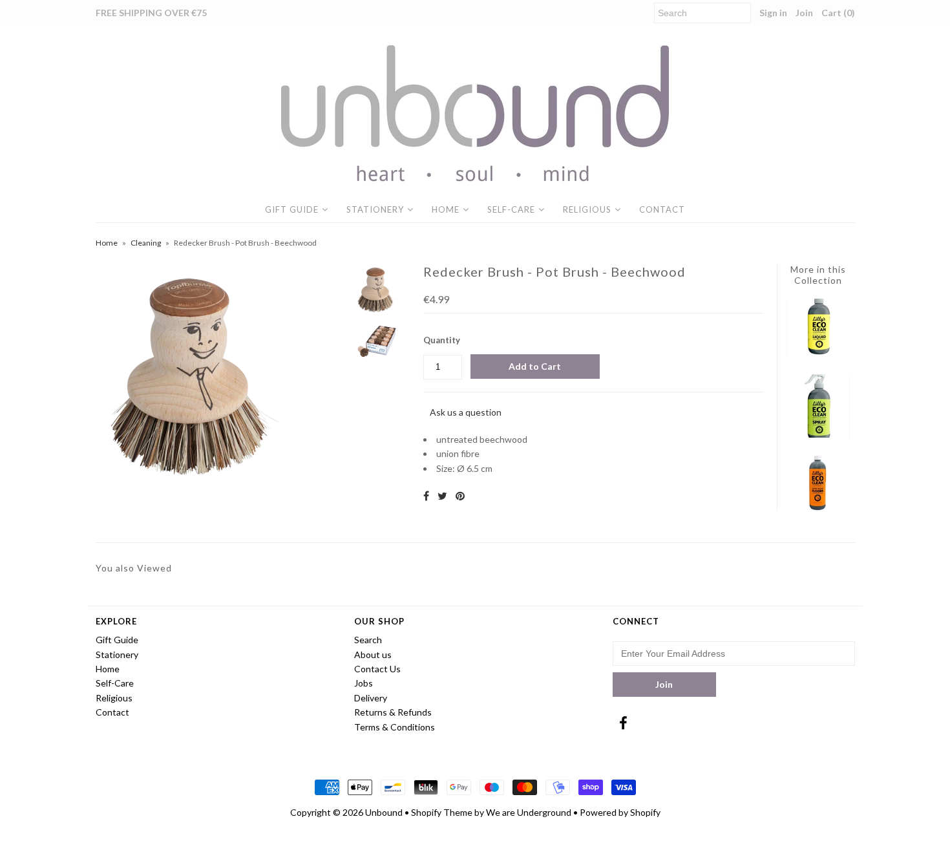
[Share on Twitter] (442, 495)
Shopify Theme (441, 812)
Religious (587, 209)
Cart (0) (838, 12)
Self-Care (511, 209)
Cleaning (146, 243)
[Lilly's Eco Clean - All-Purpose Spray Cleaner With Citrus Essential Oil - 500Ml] (818, 434)
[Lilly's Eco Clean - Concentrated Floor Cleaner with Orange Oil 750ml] (818, 509)
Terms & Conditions (394, 726)
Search (368, 639)
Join (804, 12)
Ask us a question (465, 412)
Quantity (441, 340)
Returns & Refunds (393, 712)
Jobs (363, 682)
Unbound (384, 812)
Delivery (370, 697)
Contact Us (377, 668)
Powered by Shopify (620, 812)
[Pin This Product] (460, 495)
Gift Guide (292, 209)
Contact (662, 209)
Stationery (375, 209)
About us (373, 654)
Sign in (773, 12)
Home (445, 209)
